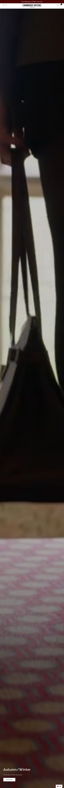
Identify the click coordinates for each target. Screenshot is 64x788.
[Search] (6, 5)
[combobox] (59, 786)
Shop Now (9, 779)
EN (60, 786)
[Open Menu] (3, 5)
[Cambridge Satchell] (32, 6)
